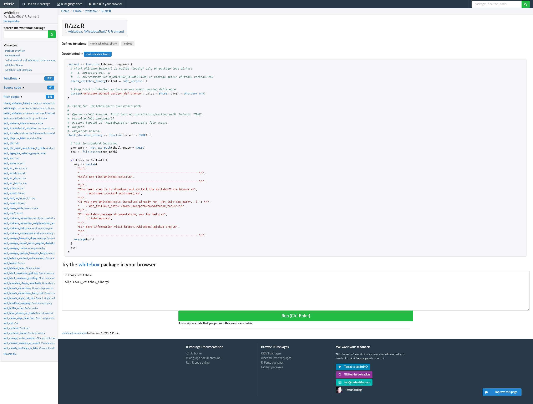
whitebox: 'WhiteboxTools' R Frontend (96, 31)
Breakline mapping (28, 303)
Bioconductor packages (276, 358)
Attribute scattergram (30, 233)
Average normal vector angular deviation (52, 243)
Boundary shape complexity (38, 283)
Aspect (14, 203)
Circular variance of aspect (37, 343)
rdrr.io (9, 4)
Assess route (21, 208)
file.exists (91, 151)
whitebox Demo (14, 65)
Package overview (15, 51)
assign (76, 93)
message (80, 239)
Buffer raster (21, 308)
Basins (14, 263)
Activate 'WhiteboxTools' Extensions (31, 133)
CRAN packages (271, 353)
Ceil (11, 323)
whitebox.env (194, 93)
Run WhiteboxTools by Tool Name (25, 118)
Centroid (16, 328)
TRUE (142, 135)
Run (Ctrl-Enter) (295, 316)
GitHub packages (272, 367)
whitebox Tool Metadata (18, 70)
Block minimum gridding (34, 278)
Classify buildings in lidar (35, 348)
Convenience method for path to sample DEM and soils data (43, 108)
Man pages (11, 96)
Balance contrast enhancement (42, 258)
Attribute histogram (28, 228)
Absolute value (23, 123)
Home (65, 11)
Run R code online (197, 362)
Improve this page (505, 392)
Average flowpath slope (33, 238)
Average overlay (24, 248)
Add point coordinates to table (42, 148)
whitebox (89, 264)
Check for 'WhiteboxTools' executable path (41, 103)
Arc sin (15, 178)
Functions (10, 78)
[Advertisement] (498, 82)
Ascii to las (19, 198)
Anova (14, 163)
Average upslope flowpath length (44, 253)
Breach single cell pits (31, 298)
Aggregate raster (25, 153)
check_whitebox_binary (103, 43)
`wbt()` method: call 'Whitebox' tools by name (30, 60)
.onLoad (127, 43)
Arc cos (15, 168)
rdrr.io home (194, 353)
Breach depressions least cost (40, 293)
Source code (12, 87)
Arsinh (14, 188)
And (11, 158)
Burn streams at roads (32, 313)
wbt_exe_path (101, 147)
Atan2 (14, 213)
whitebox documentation (74, 333)
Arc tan (15, 183)
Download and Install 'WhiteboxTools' (34, 113)
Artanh (14, 193)
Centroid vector (24, 333)
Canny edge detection (32, 318)
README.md (12, 55)
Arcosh (15, 173)
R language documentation (203, 358)
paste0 (91, 164)
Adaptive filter (23, 138)
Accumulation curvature (34, 128)
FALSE (163, 93)
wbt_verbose (133, 81)
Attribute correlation (30, 218)
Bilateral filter (22, 268)
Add (11, 143)
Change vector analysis (32, 338)
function (92, 64)
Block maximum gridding (35, 273)
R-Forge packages (272, 362)
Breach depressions (29, 288)
